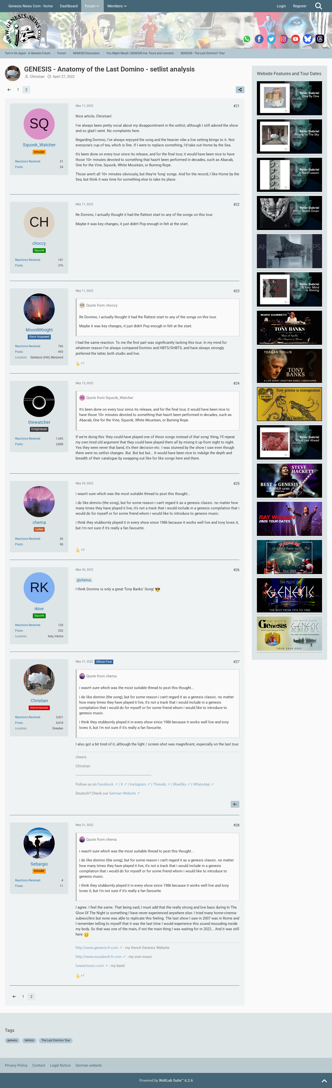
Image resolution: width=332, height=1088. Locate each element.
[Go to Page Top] (324, 1081)
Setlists (29, 1040)
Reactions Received (27, 161)
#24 (236, 383)
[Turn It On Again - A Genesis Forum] (166, 30)
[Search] (318, 6)
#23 (236, 291)
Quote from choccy (101, 305)
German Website (122, 793)
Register (299, 6)
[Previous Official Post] (235, 804)
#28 (236, 825)
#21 (236, 106)
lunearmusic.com (90, 966)
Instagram (138, 784)
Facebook (105, 784)
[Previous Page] (9, 89)
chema (85, 580)
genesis (12, 1040)
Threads (159, 784)
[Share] (240, 89)
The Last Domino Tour (55, 1040)
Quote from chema (101, 676)
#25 (236, 483)
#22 (236, 204)
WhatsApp (201, 784)
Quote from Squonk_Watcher (109, 398)
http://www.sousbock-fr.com (99, 957)
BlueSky (179, 784)
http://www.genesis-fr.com (97, 948)
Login (281, 6)
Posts (19, 167)
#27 (236, 662)
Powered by (166, 1080)
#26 (236, 570)
